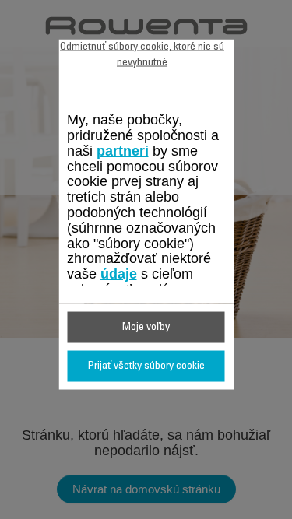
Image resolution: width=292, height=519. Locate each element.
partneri (122, 150)
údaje (118, 274)
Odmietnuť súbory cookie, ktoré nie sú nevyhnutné (142, 54)
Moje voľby (146, 326)
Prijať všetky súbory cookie (146, 365)
